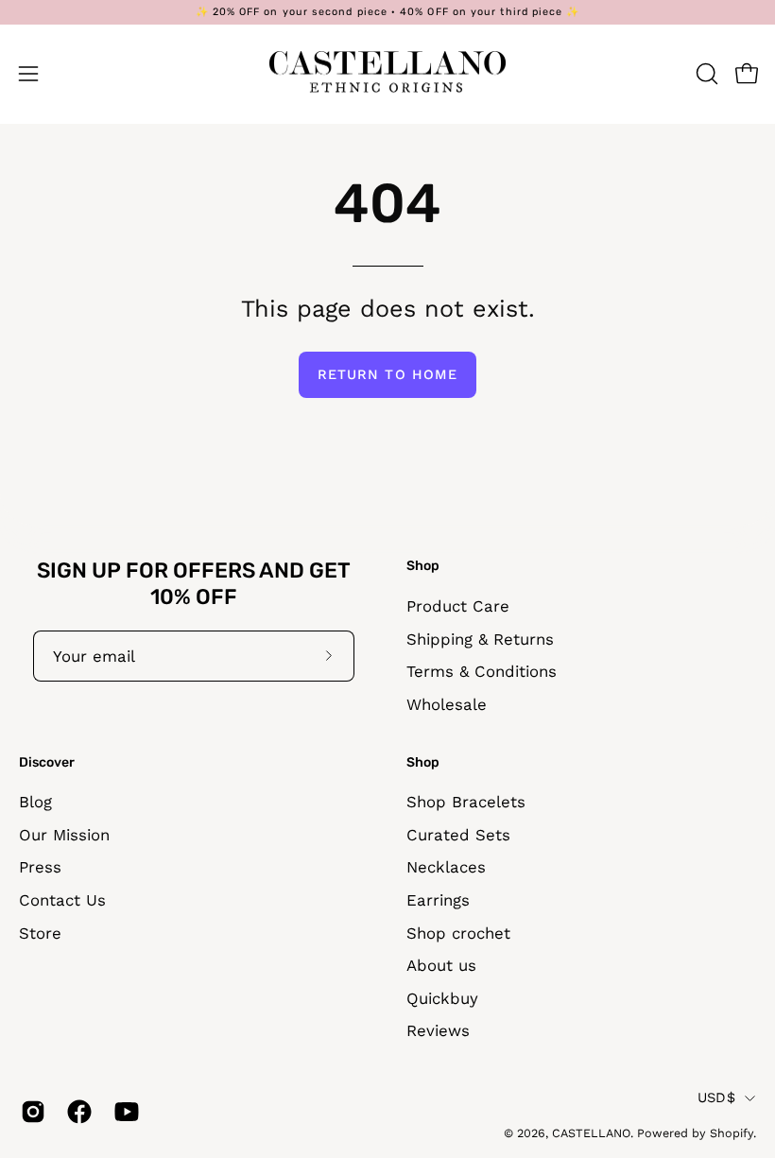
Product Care (457, 605)
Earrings (438, 899)
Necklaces (446, 867)
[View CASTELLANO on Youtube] (123, 1112)
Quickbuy (442, 998)
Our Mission (64, 834)
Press (40, 867)
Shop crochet (458, 933)
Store (40, 933)
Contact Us (62, 899)
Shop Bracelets (465, 801)
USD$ (716, 1097)
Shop (422, 566)
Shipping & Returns (480, 638)
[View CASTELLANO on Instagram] (30, 1112)
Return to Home (387, 374)
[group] (387, 12)
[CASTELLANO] (387, 74)
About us (441, 966)
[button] (705, 73)
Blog (35, 801)
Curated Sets (458, 834)
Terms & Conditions (481, 671)
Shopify (731, 1133)
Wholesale (446, 704)
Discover (47, 762)
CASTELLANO (591, 1133)
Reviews (438, 1031)
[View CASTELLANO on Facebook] (76, 1112)
